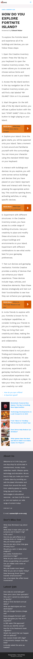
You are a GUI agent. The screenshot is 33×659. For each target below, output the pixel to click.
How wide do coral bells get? (14, 592)
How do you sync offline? (13, 392)
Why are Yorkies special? (12, 542)
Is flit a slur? (8, 534)
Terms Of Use (21, 654)
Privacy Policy (12, 654)
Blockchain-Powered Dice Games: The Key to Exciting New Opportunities (20, 405)
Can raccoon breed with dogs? (15, 638)
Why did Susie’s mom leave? (14, 568)
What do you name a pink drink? (16, 558)
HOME (3, 9)
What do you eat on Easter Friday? (16, 571)
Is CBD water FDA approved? (14, 623)
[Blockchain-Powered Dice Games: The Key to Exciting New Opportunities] (5, 406)
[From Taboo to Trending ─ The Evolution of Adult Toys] (5, 424)
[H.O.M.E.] (4, 2)
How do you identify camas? (14, 626)
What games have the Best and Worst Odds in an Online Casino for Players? (21, 441)
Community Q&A (10, 9)
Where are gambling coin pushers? (16, 561)
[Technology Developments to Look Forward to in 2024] (5, 415)
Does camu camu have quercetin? (16, 594)
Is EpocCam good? (11, 395)
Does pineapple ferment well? (14, 616)
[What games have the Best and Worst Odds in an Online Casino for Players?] (5, 442)
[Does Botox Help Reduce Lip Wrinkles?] (5, 433)
